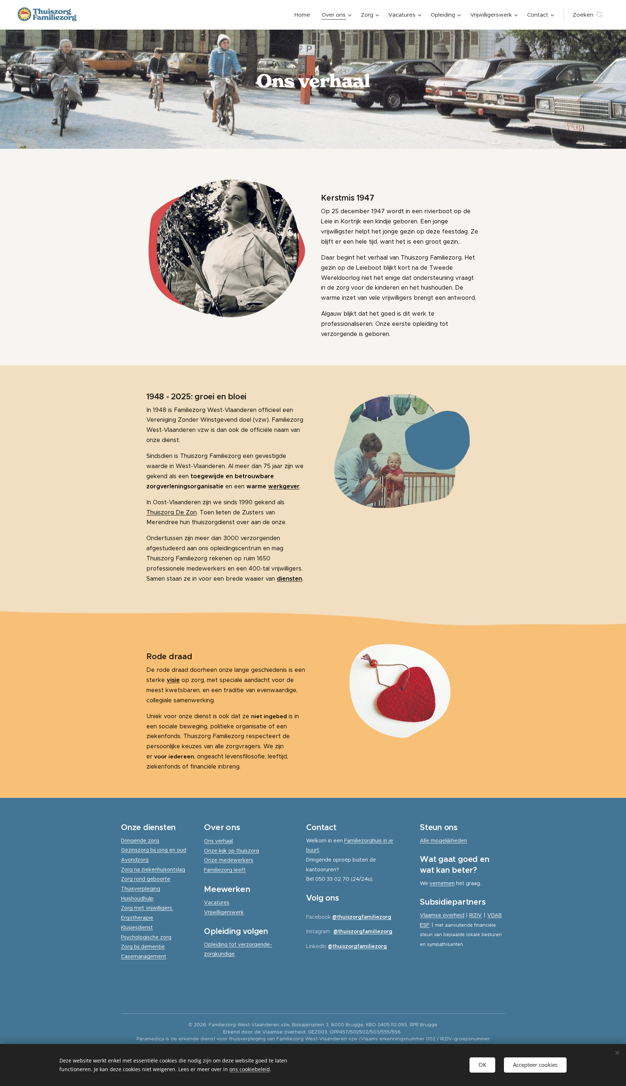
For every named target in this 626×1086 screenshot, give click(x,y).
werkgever (284, 486)
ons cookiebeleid (249, 1069)
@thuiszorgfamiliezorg (361, 917)
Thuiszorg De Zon (171, 512)
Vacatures (216, 902)
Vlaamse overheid (442, 915)
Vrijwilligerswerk (224, 912)
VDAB (494, 915)
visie (173, 680)
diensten (289, 578)
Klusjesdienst (137, 927)
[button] (588, 15)
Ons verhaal (218, 841)
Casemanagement (143, 956)
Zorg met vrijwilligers (147, 908)
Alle (425, 840)
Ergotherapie (137, 917)
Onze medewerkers (228, 860)
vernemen (442, 883)
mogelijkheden (449, 840)
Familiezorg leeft (225, 870)
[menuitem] (304, 15)
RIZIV (475, 915)
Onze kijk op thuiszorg (231, 850)
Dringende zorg (140, 840)
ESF (425, 924)
